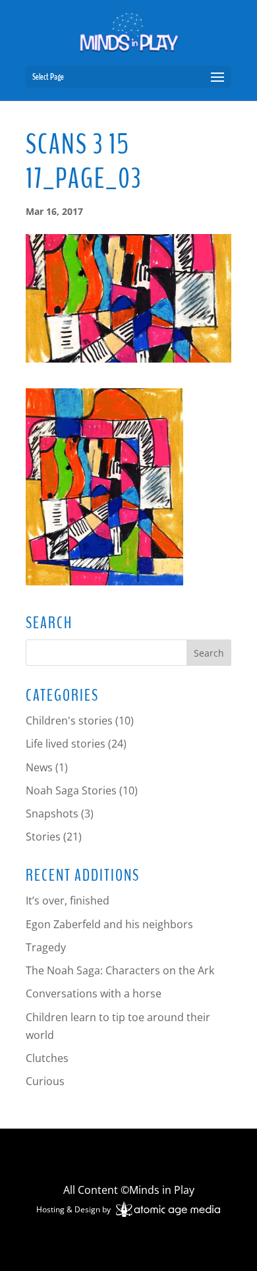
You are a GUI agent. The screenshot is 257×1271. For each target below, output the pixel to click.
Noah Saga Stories (71, 790)
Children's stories (69, 720)
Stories (43, 836)
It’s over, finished (67, 900)
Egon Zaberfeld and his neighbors (109, 924)
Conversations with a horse (93, 993)
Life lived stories (65, 743)
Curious (45, 1081)
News (39, 767)
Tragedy (46, 947)
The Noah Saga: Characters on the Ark (120, 970)
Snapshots (52, 813)
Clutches (47, 1058)
